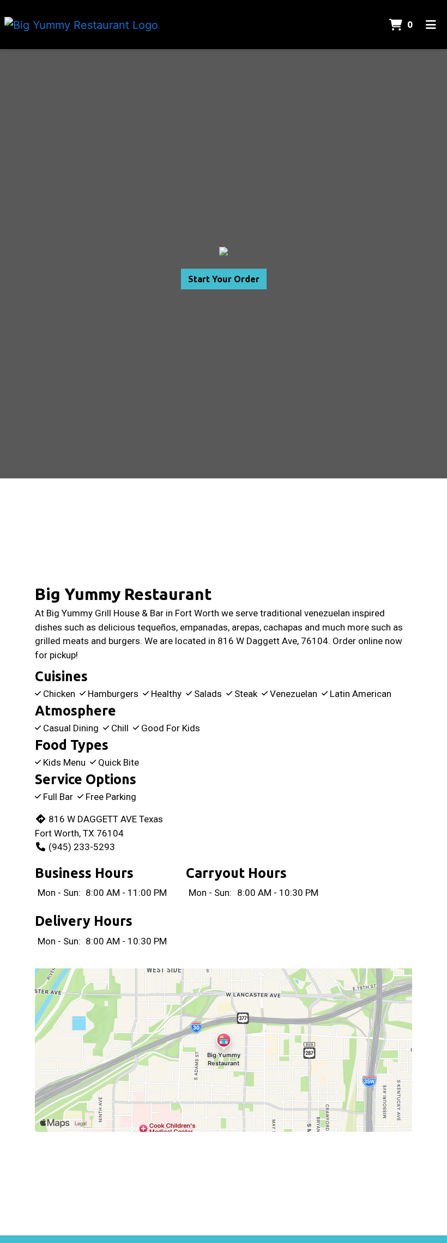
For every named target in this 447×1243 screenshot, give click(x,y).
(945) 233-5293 (82, 846)
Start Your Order (223, 279)
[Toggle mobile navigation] (431, 24)
